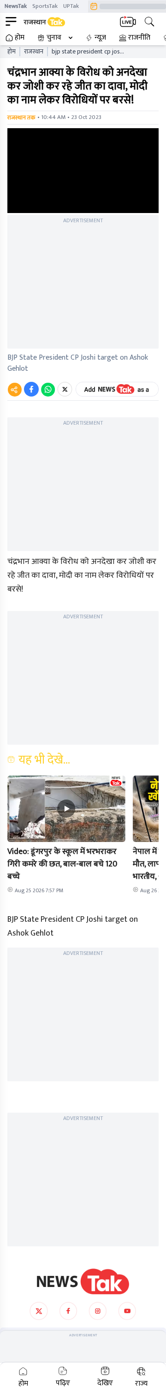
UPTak (71, 6)
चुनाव (54, 37)
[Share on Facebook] (31, 389)
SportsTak (45, 6)
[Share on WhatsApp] (48, 389)
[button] (66, 809)
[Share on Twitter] (64, 389)
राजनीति (139, 37)
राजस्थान (33, 51)
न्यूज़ (100, 37)
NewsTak (16, 6)
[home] (83, 1281)
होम (19, 37)
